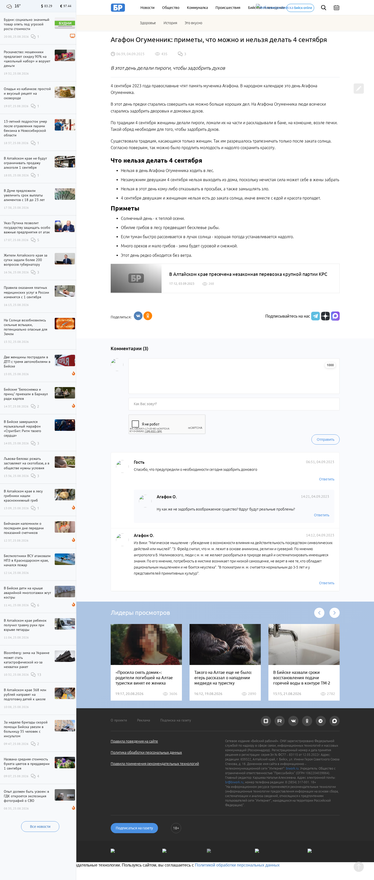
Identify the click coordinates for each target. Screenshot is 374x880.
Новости (147, 8)
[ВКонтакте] (138, 315)
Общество (170, 8)
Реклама (143, 720)
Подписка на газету (175, 720)
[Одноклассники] (147, 315)
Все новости (40, 827)
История (170, 23)
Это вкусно (193, 23)
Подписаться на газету (134, 828)
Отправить (325, 439)
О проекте (119, 720)
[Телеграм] (315, 316)
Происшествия (227, 8)
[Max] (335, 316)
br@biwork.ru (234, 782)
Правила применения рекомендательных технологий (155, 764)
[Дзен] (325, 316)
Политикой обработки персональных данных (237, 865)
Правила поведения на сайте (134, 741)
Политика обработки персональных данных (146, 752)
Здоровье (148, 23)
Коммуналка (197, 8)
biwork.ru (292, 768)
